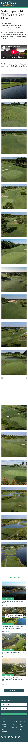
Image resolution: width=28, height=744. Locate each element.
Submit (14, 714)
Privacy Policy (22, 725)
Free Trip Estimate (22, 720)
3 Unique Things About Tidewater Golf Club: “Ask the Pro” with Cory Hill (12, 679)
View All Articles (14, 690)
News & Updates (4, 725)
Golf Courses (4, 720)
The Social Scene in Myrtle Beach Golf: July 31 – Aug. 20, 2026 (12, 627)
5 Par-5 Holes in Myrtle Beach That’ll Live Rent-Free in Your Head (13, 653)
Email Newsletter (13, 726)
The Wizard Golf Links (12, 34)
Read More (5, 606)
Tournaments (14, 719)
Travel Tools (13, 722)
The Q (21, 729)
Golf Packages (4, 730)
